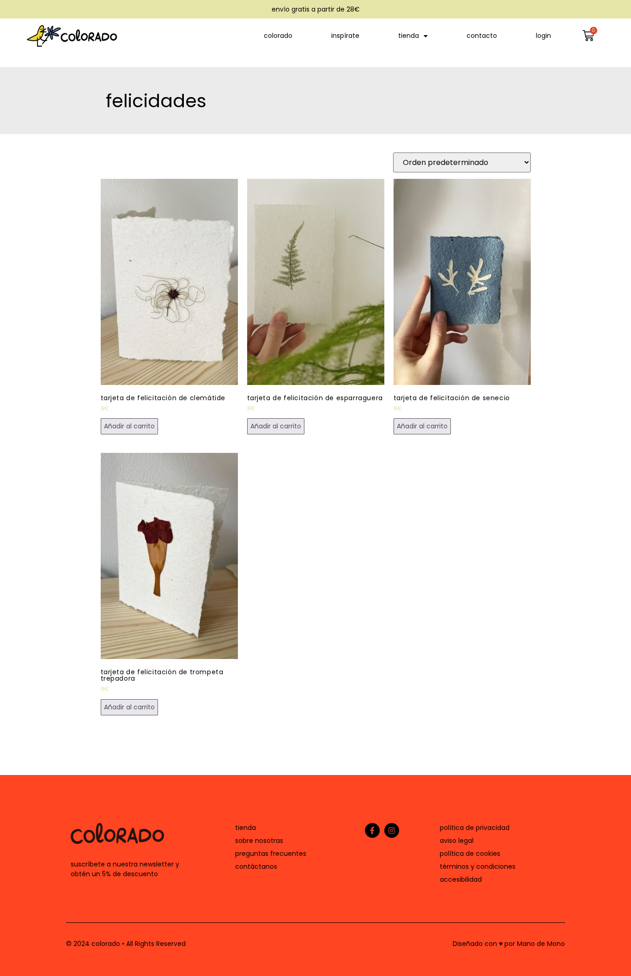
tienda (408, 35)
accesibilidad (461, 879)
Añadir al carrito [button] (129, 426)
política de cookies (470, 853)
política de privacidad (475, 827)
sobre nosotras (259, 840)
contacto (482, 35)
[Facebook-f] (372, 830)
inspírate (345, 35)
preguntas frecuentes (270, 853)
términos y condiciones (478, 866)
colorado (278, 35)
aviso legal (456, 840)
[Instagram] (391, 830)
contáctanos (256, 866)
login (543, 35)
